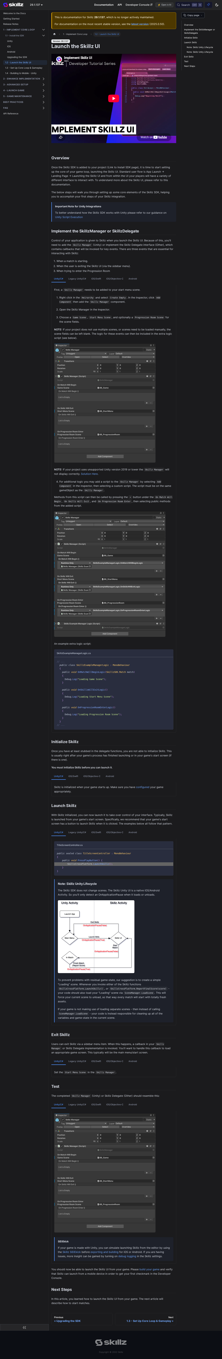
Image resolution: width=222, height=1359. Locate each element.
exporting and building (104, 1252)
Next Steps (189, 66)
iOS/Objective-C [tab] (114, 278)
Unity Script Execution (69, 217)
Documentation (104, 4)
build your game (149, 1269)
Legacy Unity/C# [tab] (77, 278)
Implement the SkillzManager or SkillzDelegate (199, 31)
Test (186, 61)
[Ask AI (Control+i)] (208, 5)
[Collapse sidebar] (24, 1327)
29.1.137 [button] (35, 4)
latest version (140, 24)
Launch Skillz (190, 42)
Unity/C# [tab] (58, 278)
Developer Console (137, 4)
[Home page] (54, 34)
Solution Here (89, 473)
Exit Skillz (189, 56)
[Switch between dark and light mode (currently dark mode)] (216, 4)
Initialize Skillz (191, 37)
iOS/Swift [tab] (96, 278)
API (120, 4)
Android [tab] (133, 278)
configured (142, 787)
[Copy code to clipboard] (169, 661)
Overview (188, 25)
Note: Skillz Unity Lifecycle (200, 47)
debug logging (127, 1256)
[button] (24, 29)
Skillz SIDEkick (72, 1252)
